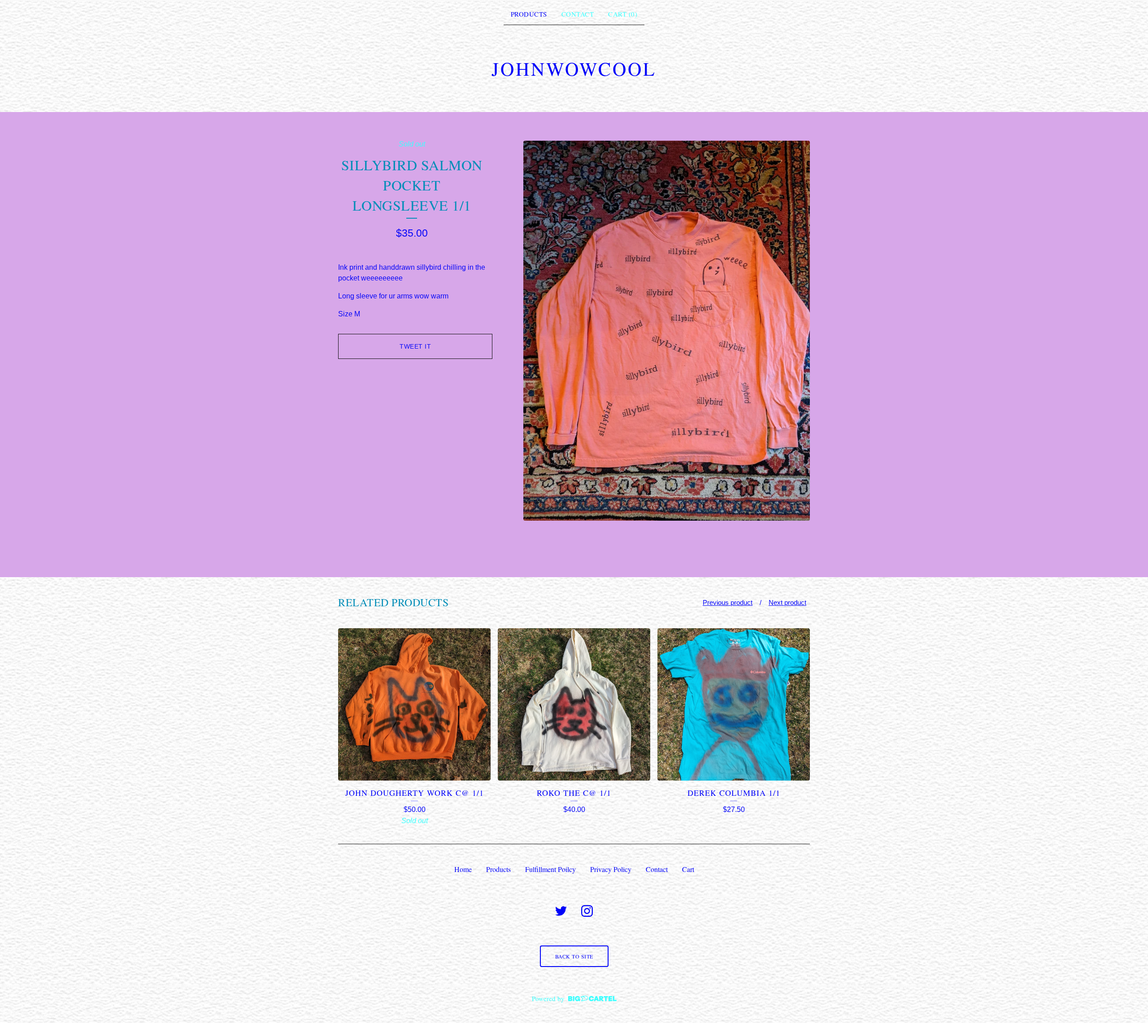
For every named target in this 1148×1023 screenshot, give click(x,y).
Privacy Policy (610, 869)
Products (529, 13)
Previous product (727, 602)
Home (463, 869)
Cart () (622, 13)
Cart (688, 869)
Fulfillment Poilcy (550, 869)
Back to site (574, 956)
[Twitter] (561, 911)
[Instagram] (587, 911)
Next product (787, 602)
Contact (577, 13)
